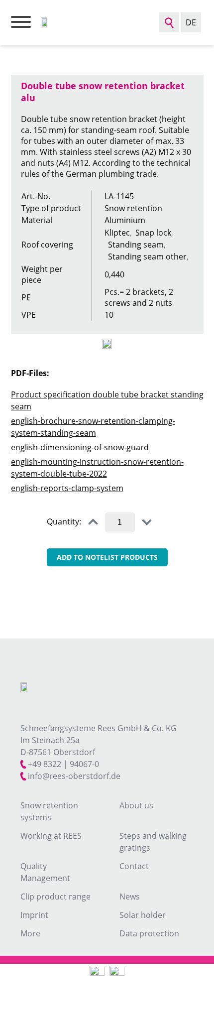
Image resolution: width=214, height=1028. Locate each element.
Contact (134, 866)
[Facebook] (116, 973)
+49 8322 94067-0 (63, 764)
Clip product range (55, 896)
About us (136, 805)
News (129, 896)
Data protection (149, 933)
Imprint (34, 914)
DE (191, 22)
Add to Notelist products (107, 557)
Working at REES (51, 835)
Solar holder (142, 914)
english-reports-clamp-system (67, 488)
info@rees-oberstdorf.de (74, 776)
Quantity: (64, 521)
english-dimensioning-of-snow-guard (80, 447)
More (30, 933)
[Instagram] (97, 973)
